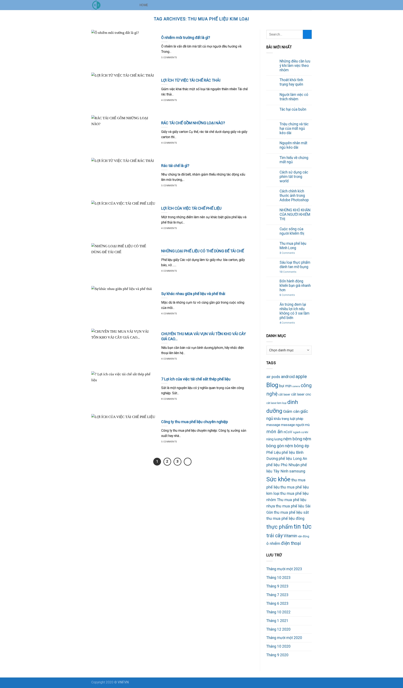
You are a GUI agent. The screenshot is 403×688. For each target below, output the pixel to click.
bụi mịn (285, 386)
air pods (273, 376)
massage (273, 425)
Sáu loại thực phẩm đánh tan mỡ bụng (295, 264)
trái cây (274, 535)
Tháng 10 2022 (278, 612)
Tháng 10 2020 (278, 646)
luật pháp (296, 419)
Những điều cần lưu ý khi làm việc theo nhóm (295, 65)
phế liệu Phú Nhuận (283, 465)
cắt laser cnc (301, 394)
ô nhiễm (273, 543)
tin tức (302, 526)
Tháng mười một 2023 (284, 569)
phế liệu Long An (293, 458)
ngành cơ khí (300, 432)
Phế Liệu (273, 452)
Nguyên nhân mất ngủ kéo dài (293, 145)
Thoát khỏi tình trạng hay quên (291, 82)
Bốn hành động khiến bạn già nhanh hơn (295, 285)
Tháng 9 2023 (277, 586)
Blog (272, 385)
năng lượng (274, 439)
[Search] (310, 5)
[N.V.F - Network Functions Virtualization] (112, 5)
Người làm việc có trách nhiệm (294, 97)
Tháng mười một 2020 (284, 638)
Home (144, 5)
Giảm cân (291, 411)
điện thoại (291, 543)
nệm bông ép (297, 445)
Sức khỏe (278, 479)
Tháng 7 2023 (277, 595)
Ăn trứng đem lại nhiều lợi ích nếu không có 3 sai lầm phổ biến (294, 311)
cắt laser (284, 394)
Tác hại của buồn (293, 109)
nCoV (288, 432)
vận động (303, 536)
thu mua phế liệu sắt (291, 512)
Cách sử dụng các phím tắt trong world (294, 176)
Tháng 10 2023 (278, 578)
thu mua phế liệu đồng (285, 518)
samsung (297, 471)
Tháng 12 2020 (278, 629)
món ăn (274, 431)
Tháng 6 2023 (277, 603)
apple (301, 376)
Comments (287, 252)
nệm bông (292, 438)
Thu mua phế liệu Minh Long (293, 245)
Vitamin (290, 535)
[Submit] (307, 34)
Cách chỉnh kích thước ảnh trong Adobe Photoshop (294, 195)
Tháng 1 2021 (277, 621)
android (288, 376)
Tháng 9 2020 (277, 655)
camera (296, 386)
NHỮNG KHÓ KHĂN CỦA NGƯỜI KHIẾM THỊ (295, 214)
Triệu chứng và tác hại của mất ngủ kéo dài (294, 128)
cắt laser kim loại (276, 403)
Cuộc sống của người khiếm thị (292, 231)
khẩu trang (281, 419)
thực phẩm (279, 527)
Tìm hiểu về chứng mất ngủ (294, 160)
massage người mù (295, 425)
